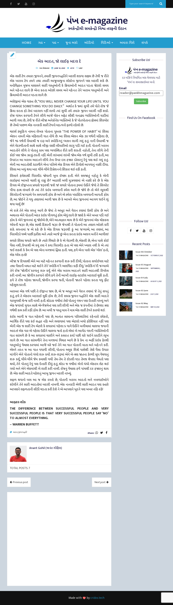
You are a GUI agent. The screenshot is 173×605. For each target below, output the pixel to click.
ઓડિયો (89, 43)
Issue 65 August (143, 265)
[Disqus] (59, 539)
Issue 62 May (142, 303)
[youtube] (26, 4)
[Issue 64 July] (126, 281)
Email (123, 88)
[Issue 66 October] (126, 255)
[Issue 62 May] (126, 306)
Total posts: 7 (20, 468)
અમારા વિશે (127, 43)
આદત (15, 432)
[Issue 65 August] (126, 268)
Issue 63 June (142, 290)
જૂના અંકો (72, 43)
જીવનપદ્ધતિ (22, 432)
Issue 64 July (142, 278)
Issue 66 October (144, 252)
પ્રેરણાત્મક (45, 68)
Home (26, 43)
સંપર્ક (144, 43)
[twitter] (18, 4)
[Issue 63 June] (126, 294)
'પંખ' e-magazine (142, 255)
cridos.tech (97, 597)
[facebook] (11, 4)
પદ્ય (54, 43)
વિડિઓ (105, 43)
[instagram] (34, 4)
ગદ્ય (40, 43)
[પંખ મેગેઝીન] (86, 22)
